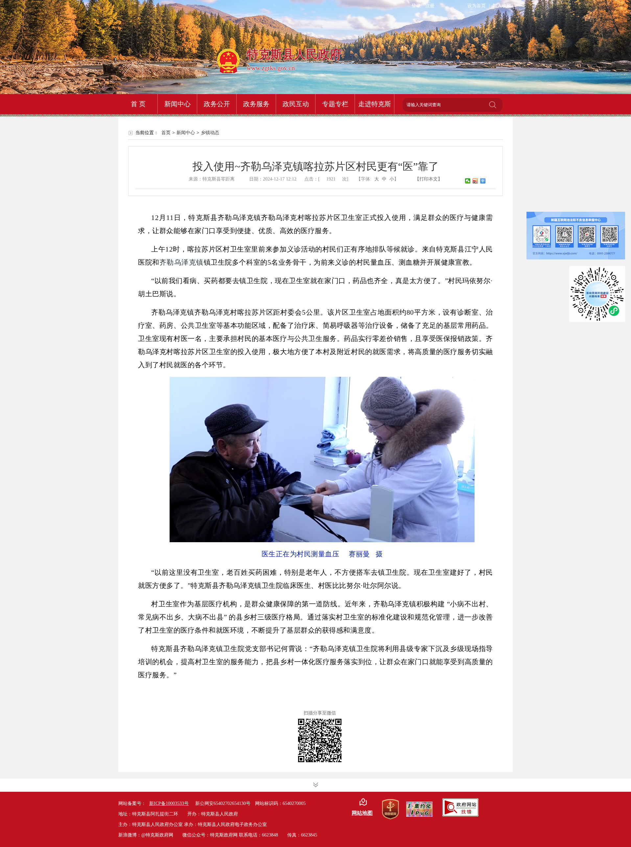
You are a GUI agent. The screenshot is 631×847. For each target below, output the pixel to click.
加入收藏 (502, 5)
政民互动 (296, 104)
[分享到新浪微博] (475, 180)
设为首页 (476, 5)
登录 (416, 5)
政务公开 (217, 104)
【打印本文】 (428, 179)
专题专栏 (335, 104)
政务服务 (256, 104)
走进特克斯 (374, 104)
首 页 (138, 104)
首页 (166, 132)
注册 (429, 5)
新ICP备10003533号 (169, 803)
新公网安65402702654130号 (222, 803)
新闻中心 (177, 104)
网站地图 (362, 813)
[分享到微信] (468, 180)
